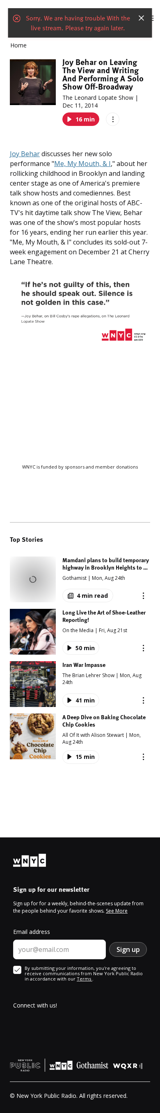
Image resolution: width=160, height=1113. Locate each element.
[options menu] (112, 119)
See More (117, 910)
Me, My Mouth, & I (82, 163)
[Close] (141, 18)
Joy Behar (25, 153)
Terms (84, 979)
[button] (80, 579)
